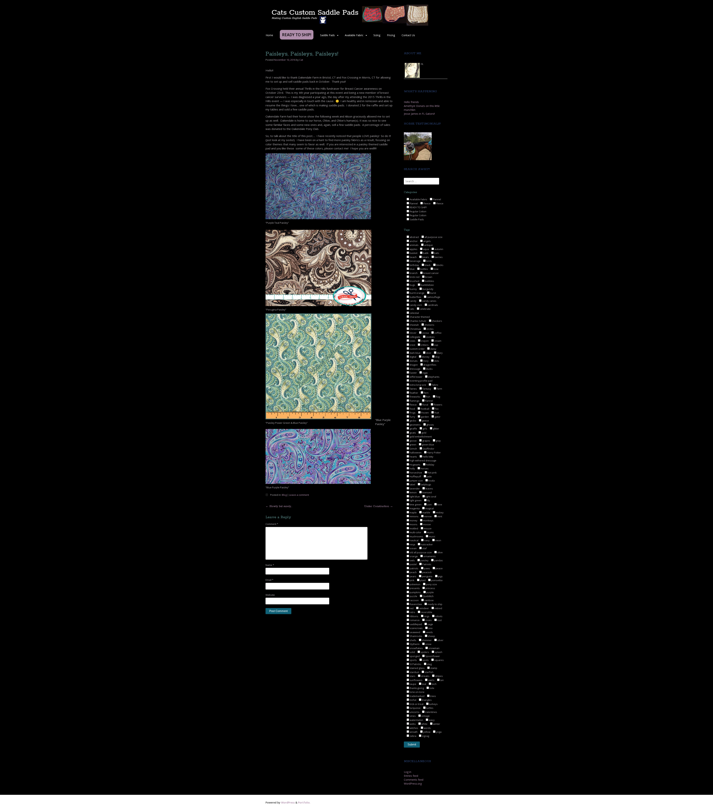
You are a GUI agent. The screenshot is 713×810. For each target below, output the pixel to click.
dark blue (414, 353)
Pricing (391, 35)
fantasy (426, 388)
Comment (272, 524)
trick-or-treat (416, 704)
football (424, 408)
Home (269, 35)
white (424, 724)
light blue (414, 496)
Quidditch (428, 596)
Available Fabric (354, 35)
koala (431, 480)
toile (431, 688)
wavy (431, 720)
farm (439, 388)
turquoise (415, 708)
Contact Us (408, 35)
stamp (433, 668)
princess (430, 588)
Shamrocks (415, 636)
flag (437, 396)
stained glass (417, 668)
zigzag (425, 736)
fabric (434, 384)
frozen (425, 412)
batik (425, 253)
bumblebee (427, 285)
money (413, 520)
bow (435, 269)
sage (430, 624)
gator (437, 416)
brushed (414, 281)
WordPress (288, 802)
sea (430, 628)
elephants (433, 376)
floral (425, 404)
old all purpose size (420, 552)
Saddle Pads (327, 35)
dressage (414, 368)
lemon (413, 492)
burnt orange (416, 293)
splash (438, 652)
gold (423, 432)
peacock (427, 572)
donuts (413, 360)
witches (413, 728)
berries (438, 257)
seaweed (414, 632)
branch (413, 273)
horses (424, 468)
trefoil (412, 700)
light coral (430, 496)
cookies (430, 337)
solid (412, 652)
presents (414, 588)
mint (439, 516)
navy (427, 540)
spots (425, 660)
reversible (426, 612)
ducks (429, 368)
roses (428, 620)
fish (427, 396)
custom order (417, 348)
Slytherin (414, 644)
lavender (414, 488)
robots (438, 616)
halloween (415, 452)
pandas (438, 560)
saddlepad (415, 624)
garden (424, 416)
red (411, 608)
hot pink (432, 472)
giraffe (413, 428)
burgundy (427, 289)
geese (425, 420)
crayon (424, 340)
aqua (425, 249)
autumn (438, 249)
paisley (424, 560)
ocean (413, 548)
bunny (413, 289)
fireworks (414, 396)
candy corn (415, 305)
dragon (413, 364)
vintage (425, 716)
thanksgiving (416, 688)
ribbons (413, 616)
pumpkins (415, 592)
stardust (414, 672)
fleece (413, 404)
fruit (436, 412)
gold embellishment (420, 436)
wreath (413, 732)
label (412, 484)
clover (412, 332)
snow (428, 644)
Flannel (436, 199)
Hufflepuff (415, 476)
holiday (429, 464)
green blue (427, 444)
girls (424, 428)
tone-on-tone (416, 692)
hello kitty (427, 456)
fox (436, 408)
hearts (413, 456)
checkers (436, 321)
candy (412, 301)
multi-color (415, 532)
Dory (426, 360)
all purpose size (433, 237)
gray (438, 440)
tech (434, 684)
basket (413, 253)
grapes (426, 440)
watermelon (416, 720)
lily (428, 500)
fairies (413, 388)
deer (428, 353)
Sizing (376, 35)
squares (439, 660)
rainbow (429, 600)
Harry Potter (434, 452)
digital (412, 356)
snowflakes (416, 648)
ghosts (430, 424)
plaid (422, 580)
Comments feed (413, 779)
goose (413, 440)
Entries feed (411, 776)
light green (415, 500)
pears (412, 576)
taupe (412, 684)
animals (414, 245)
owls (412, 560)
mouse (427, 528)
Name (270, 565)
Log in (407, 772)
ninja (412, 544)
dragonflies (429, 364)
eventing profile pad (420, 380)
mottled (413, 528)
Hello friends (411, 102)
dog (436, 356)
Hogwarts (414, 464)
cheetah (414, 324)
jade (429, 476)
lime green (415, 504)
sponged (414, 656)
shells (412, 640)
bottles (424, 269)
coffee (438, 332)
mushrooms (416, 536)
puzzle (413, 596)
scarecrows (416, 628)
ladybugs (425, 484)
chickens (429, 324)
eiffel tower (415, 376)
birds (429, 261)
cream (437, 340)
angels (427, 241)
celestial (414, 313)
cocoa (425, 332)
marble (426, 512)
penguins (426, 576)
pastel (413, 564)
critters (424, 345)
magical (429, 508)
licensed (427, 492)
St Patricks (415, 664)
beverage (415, 261)
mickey (439, 512)
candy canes (428, 301)
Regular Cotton (417, 211)
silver (440, 640)
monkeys (427, 520)
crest (412, 345)
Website (270, 595)
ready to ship (434, 604)
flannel (428, 400)
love (439, 504)
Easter (413, 372)
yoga (438, 732)
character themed (419, 317)
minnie (428, 516)
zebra (412, 736)
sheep (431, 636)
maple (413, 512)
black (427, 265)
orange (413, 556)
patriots (413, 568)
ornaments (429, 556)
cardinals (432, 305)
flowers (437, 404)
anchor (413, 241)
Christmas (415, 329)
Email (269, 580)
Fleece (427, 203)
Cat (301, 59)
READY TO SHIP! (418, 207)
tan (441, 680)
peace (439, 568)
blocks (439, 265)
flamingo (414, 400)
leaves (429, 488)
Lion (429, 504)
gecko (412, 420)
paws (426, 568)
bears (425, 257)
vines (412, 716)
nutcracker (426, 544)
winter (436, 724)
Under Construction (378, 506)
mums (430, 532)
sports (413, 660)
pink (411, 580)
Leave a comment (299, 495)
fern (426, 392)
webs (412, 724)
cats (411, 309)
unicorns (414, 712)
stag (429, 664)
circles (430, 329)
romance (414, 620)
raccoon (414, 600)
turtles (429, 708)
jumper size (416, 480)
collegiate (414, 337)
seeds (429, 632)
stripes (438, 676)
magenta (414, 508)
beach (413, 257)
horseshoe (415, 472)
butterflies (415, 297)
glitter (435, 428)
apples (413, 249)
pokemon (414, 584)
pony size (431, 584)
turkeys (433, 704)
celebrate (425, 309)
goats (412, 432)
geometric (415, 424)
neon (438, 540)
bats (436, 253)
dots (436, 360)
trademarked (416, 696)
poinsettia (436, 580)
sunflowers (415, 680)
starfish (428, 672)
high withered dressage (422, 460)
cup (436, 345)
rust (439, 620)
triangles (426, 700)
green (412, 444)
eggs (425, 372)
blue (412, 269)
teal (423, 684)
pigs (440, 576)
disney (425, 356)
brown (428, 277)
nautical (414, 540)
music (431, 536)
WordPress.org (413, 783)
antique (428, 245)
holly (412, 468)
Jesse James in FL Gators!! (419, 113)
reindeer (424, 608)
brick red (414, 277)
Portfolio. (304, 802)
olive (440, 552)
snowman (433, 648)
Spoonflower (432, 656)
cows (412, 340)
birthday (414, 265)
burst (432, 293)
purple (430, 592)
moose (426, 524)
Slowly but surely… (279, 506)
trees (432, 696)
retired (438, 608)
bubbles (429, 281)
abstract (414, 237)
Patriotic (426, 564)
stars (412, 676)
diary (439, 353)
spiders (424, 652)
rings (426, 616)
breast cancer (431, 273)
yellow (426, 732)
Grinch (413, 448)
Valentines (430, 712)
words (427, 728)
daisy (433, 348)
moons (413, 524)
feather (413, 392)
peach (413, 572)
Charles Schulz (417, 321)
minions (414, 516)
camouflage (433, 297)
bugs (412, 285)
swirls (430, 680)
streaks (424, 676)
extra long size (417, 384)
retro (412, 612)
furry (412, 416)
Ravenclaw (415, 604)
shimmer (426, 640)
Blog (284, 495)
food (412, 408)
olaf (424, 548)
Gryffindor (428, 448)
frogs (412, 412)
